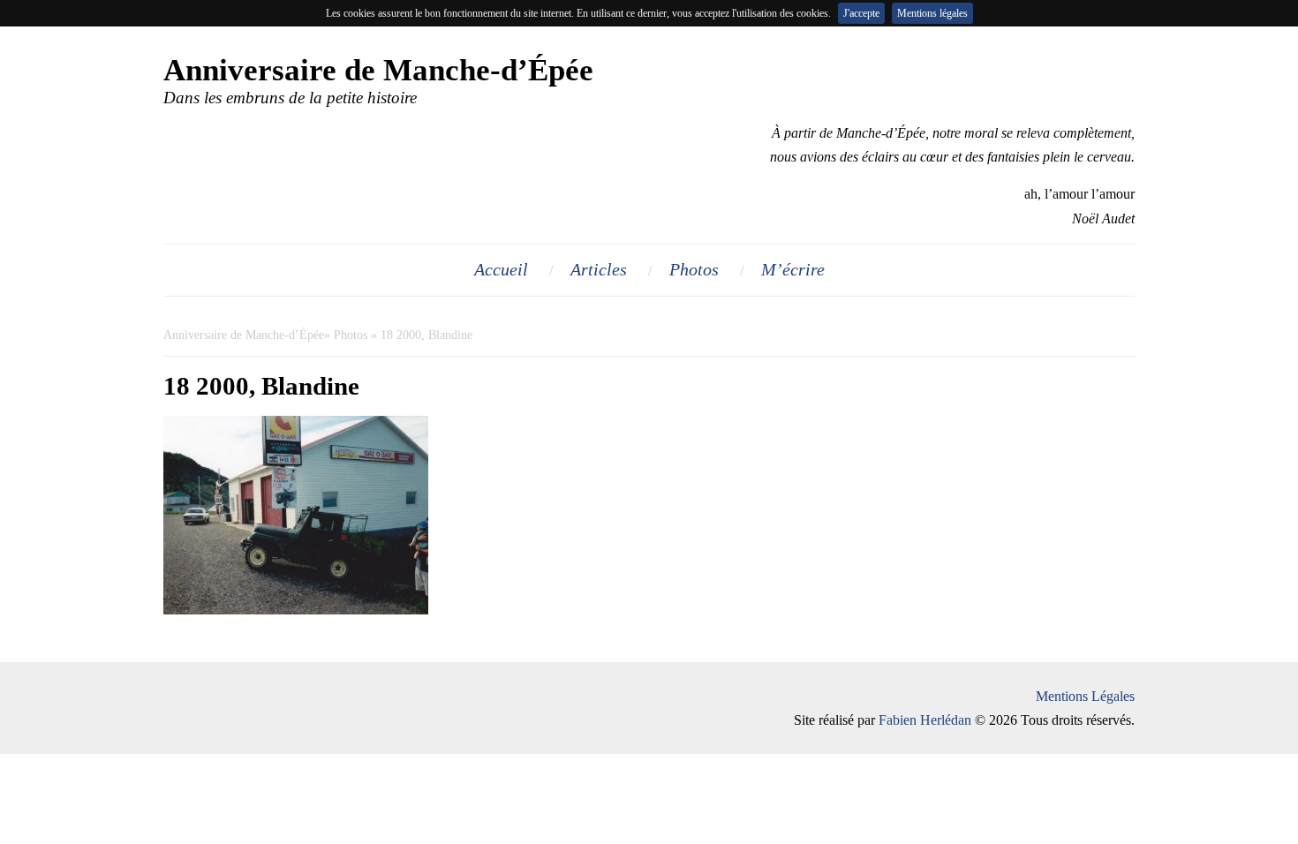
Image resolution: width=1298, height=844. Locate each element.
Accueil (501, 269)
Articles (598, 269)
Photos (694, 269)
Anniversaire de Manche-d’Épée (243, 335)
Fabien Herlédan (925, 719)
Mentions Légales (1085, 696)
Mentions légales (932, 13)
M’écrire (793, 269)
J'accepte (861, 13)
